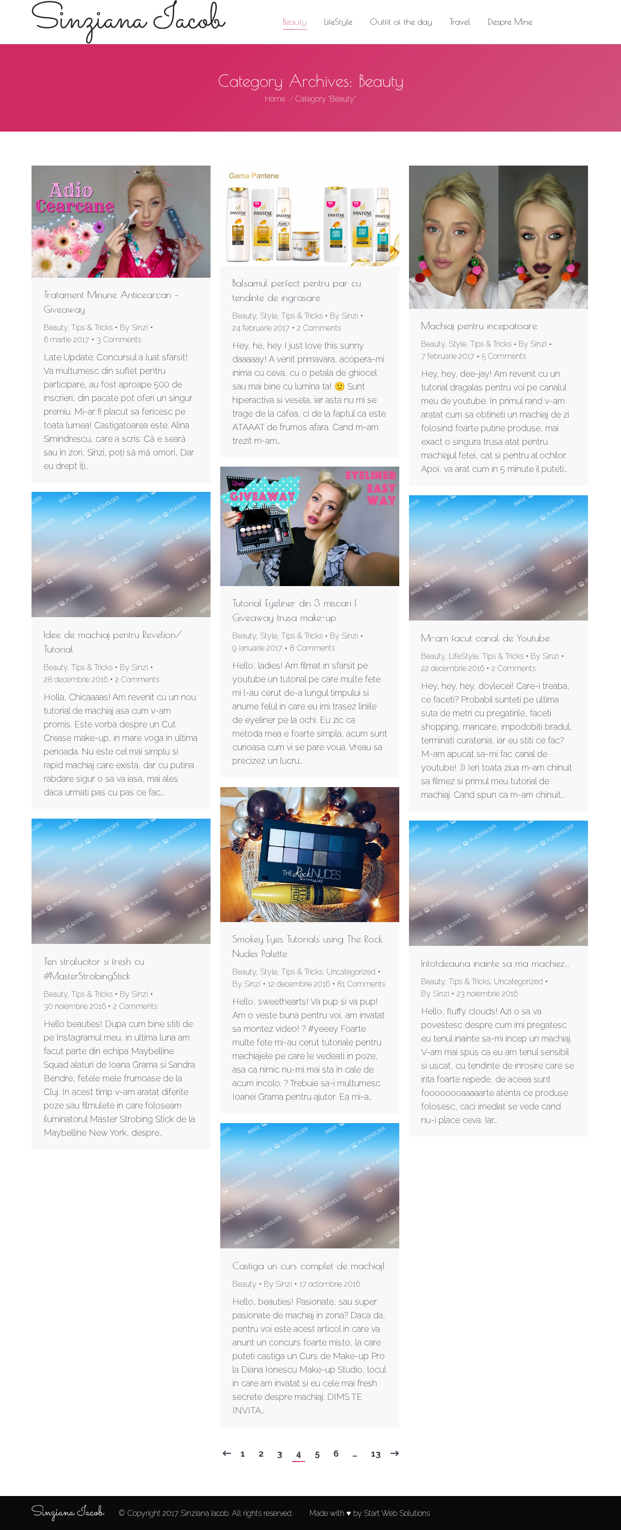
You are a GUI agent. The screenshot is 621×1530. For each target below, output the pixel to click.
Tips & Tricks (92, 327)
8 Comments (312, 648)
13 (376, 1453)
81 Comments (361, 984)
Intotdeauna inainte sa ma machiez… (495, 963)
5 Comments (504, 356)
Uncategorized (351, 971)
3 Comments (119, 339)
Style (269, 315)
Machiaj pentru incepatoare (479, 325)
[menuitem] (295, 21)
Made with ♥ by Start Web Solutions (370, 1513)
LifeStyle (463, 656)
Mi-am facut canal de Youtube (485, 637)
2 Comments (319, 328)
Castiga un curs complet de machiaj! (308, 1265)
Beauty (55, 327)
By (134, 327)
